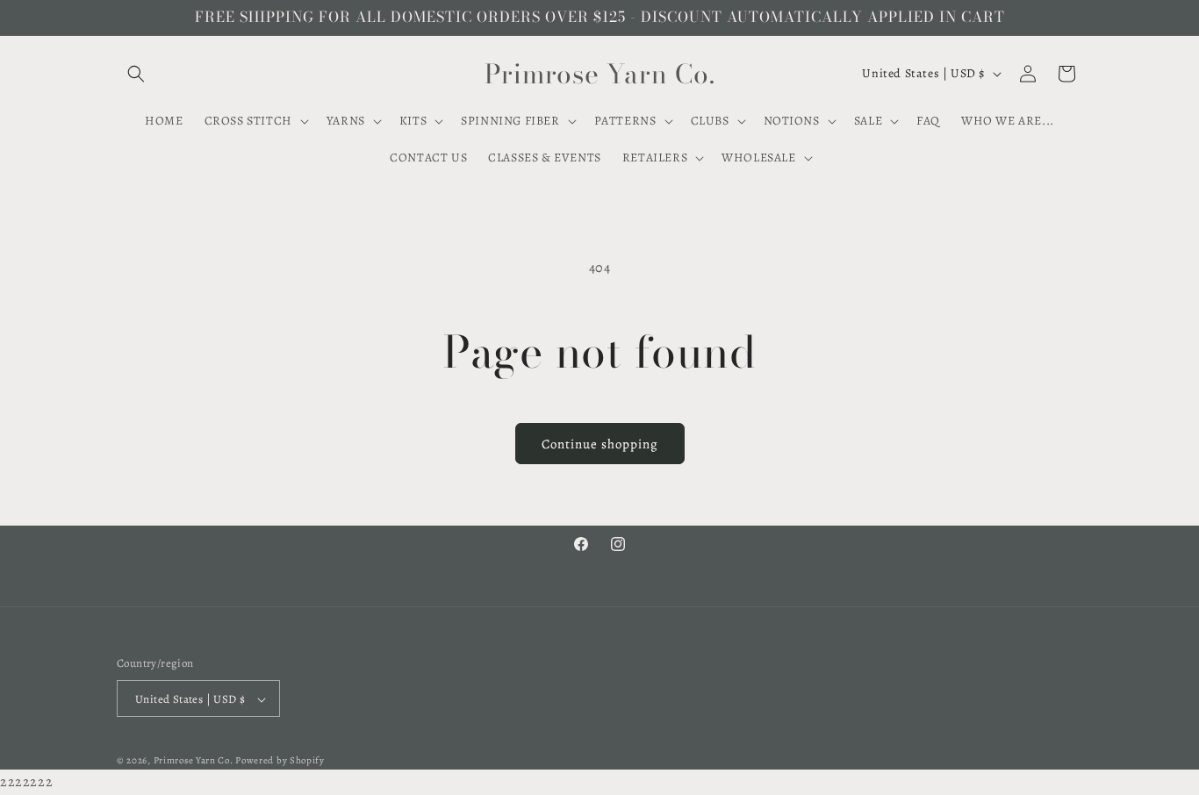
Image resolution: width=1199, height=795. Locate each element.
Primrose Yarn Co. (193, 761)
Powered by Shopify (280, 761)
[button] (136, 73)
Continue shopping (600, 444)
